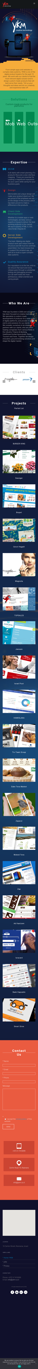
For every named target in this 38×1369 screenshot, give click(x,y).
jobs (5, 1262)
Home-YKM (8, 1258)
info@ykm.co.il (13, 1280)
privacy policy (21, 1119)
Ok (19, 1366)
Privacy (6, 1266)
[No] (36, 1363)
